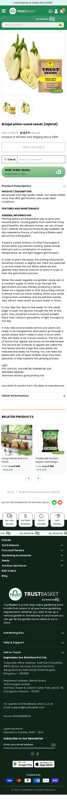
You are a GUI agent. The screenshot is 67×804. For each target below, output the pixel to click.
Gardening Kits (13, 632)
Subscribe (53, 745)
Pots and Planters (13, 550)
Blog (4, 576)
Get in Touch (12, 652)
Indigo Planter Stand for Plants (15, 460)
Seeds (5, 560)
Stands (6, 540)
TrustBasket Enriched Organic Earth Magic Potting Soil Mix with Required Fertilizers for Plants (47, 460)
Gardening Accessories (16, 555)
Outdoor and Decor (14, 565)
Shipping (38, 137)
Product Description (16, 186)
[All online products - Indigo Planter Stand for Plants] (16, 440)
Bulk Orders (9, 570)
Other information (15, 395)
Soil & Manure (10, 545)
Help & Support (14, 642)
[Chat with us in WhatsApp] (51, 11)
